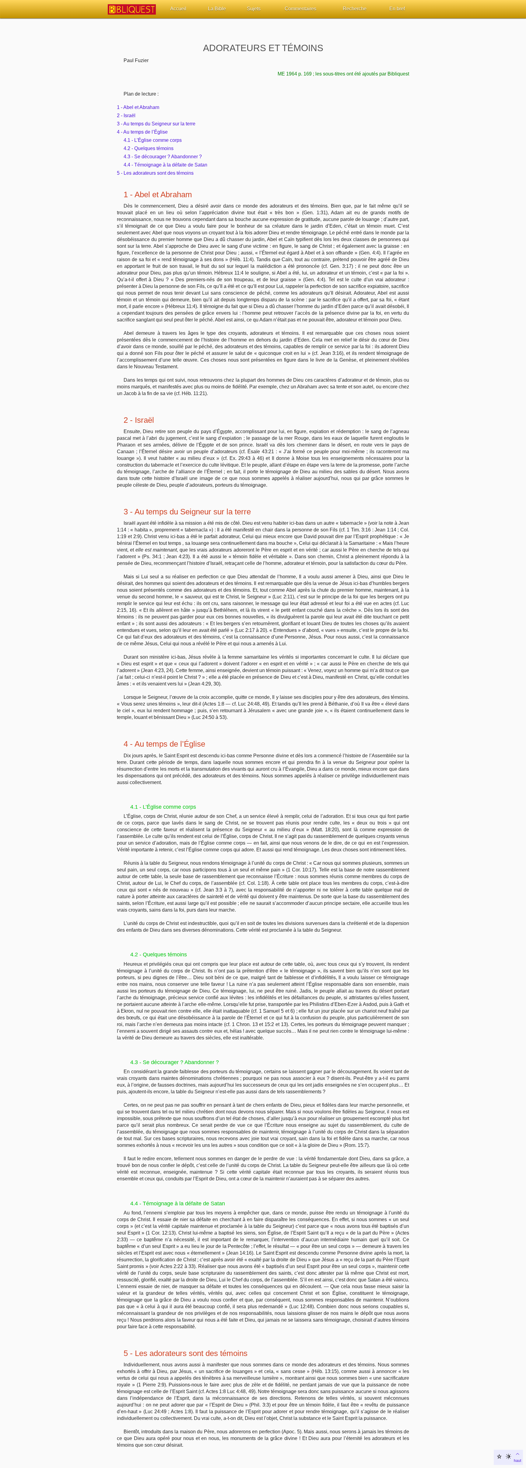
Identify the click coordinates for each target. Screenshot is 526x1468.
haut (517, 1461)
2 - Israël (126, 115)
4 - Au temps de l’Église (142, 132)
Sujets (254, 8)
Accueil (178, 8)
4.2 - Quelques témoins (149, 148)
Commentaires (300, 8)
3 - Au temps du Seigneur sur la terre (156, 123)
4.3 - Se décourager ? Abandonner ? (163, 156)
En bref (397, 8)
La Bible (217, 8)
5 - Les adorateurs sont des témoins (155, 173)
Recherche (354, 8)
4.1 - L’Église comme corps (153, 140)
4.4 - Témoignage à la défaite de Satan (165, 164)
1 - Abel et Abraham (138, 107)
